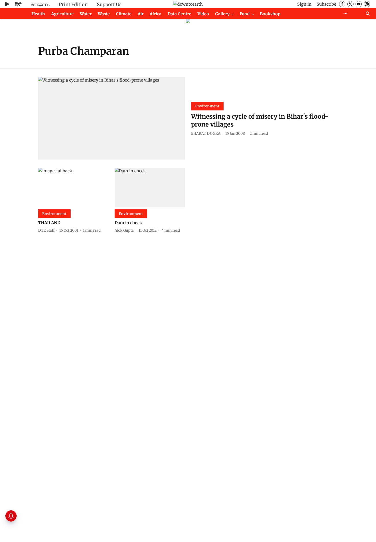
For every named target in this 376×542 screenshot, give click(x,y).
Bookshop (270, 13)
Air (140, 13)
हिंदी (18, 4)
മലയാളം (40, 4)
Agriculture (62, 13)
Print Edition (73, 4)
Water (86, 13)
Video (203, 13)
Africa (155, 13)
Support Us (109, 4)
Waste (104, 13)
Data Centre (179, 13)
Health (38, 13)
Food (245, 13)
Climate (123, 13)
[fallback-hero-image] (111, 118)
